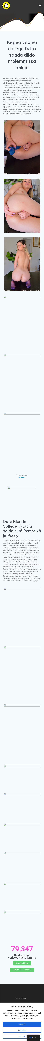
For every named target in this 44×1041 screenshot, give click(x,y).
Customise (22, 1030)
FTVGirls (22, 477)
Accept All (22, 1024)
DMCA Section (20, 998)
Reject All (22, 1036)
